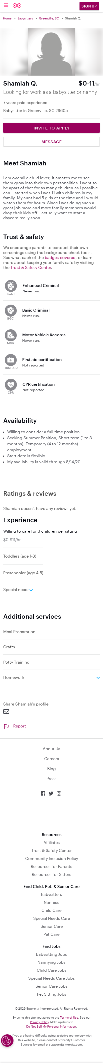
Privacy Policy (39, 1022)
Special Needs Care (51, 918)
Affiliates (52, 842)
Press (51, 778)
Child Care (52, 910)
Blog (51, 768)
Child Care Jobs (51, 970)
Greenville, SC (49, 18)
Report (19, 725)
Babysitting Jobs (51, 954)
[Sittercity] (17, 6)
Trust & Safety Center (30, 267)
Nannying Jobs (52, 962)
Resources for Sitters (51, 874)
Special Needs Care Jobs (51, 978)
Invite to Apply (52, 127)
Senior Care (51, 926)
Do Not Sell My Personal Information (51, 1026)
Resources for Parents (51, 866)
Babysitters (25, 18)
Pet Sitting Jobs (51, 994)
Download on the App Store (51, 814)
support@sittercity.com (65, 1044)
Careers (51, 758)
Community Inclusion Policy (51, 858)
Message (52, 141)
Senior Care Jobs (52, 986)
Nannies (51, 902)
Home (7, 18)
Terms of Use (69, 1017)
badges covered (60, 257)
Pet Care (52, 934)
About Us (51, 748)
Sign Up (89, 6)
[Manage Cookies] (7, 1040)
